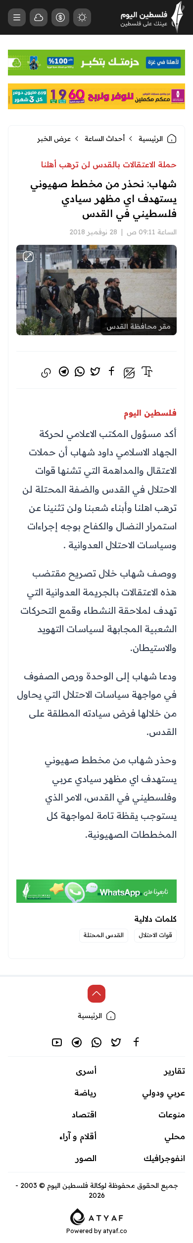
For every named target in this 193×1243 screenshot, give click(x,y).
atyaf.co (115, 1231)
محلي (174, 1136)
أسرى (86, 1071)
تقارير (174, 1071)
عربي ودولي (163, 1092)
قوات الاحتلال (155, 935)
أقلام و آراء (77, 1136)
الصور (86, 1158)
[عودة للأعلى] (96, 994)
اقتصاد (84, 1114)
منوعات (171, 1114)
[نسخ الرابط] (46, 373)
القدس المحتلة (104, 935)
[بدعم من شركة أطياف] (96, 1216)
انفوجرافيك (164, 1158)
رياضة (85, 1092)
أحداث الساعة (105, 138)
